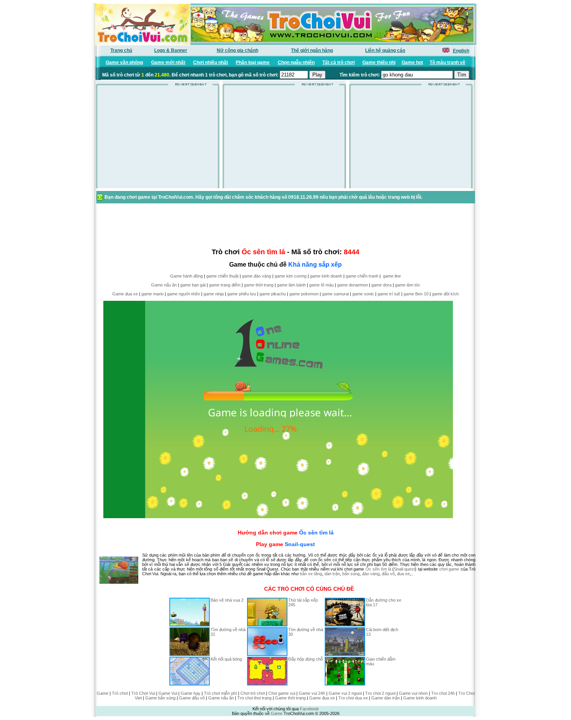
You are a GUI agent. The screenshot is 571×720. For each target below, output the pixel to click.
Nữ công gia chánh (237, 50)
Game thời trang (290, 698)
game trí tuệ (389, 293)
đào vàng (371, 573)
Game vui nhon (413, 693)
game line (392, 276)
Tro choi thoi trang (254, 698)
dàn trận (332, 573)
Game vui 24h (312, 693)
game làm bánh (291, 285)
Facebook (309, 708)
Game (102, 693)
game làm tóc (407, 285)
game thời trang (258, 285)
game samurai (335, 293)
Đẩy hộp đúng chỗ (305, 659)
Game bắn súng (160, 698)
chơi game (449, 569)
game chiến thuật (222, 276)
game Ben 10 (416, 293)
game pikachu (272, 293)
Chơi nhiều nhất (210, 62)
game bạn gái (192, 285)
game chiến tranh (362, 276)
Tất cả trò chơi (338, 62)
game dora (381, 285)
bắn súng (351, 573)
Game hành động (186, 276)
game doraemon (352, 285)
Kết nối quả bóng (226, 659)
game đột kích (445, 293)
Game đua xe (125, 293)
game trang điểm (224, 285)
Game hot (412, 62)
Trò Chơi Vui (143, 693)
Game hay (190, 693)
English (461, 51)
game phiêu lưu (241, 293)
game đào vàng (256, 276)
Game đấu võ (192, 698)
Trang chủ (121, 50)
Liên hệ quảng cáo (385, 50)
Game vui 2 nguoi (345, 693)
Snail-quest (300, 544)
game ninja (214, 293)
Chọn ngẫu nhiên (296, 62)
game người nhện (183, 293)
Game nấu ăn (164, 285)
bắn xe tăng (311, 573)
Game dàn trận (385, 698)
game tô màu (321, 285)
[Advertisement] (157, 139)
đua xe (403, 573)
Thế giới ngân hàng (312, 50)
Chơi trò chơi (252, 693)
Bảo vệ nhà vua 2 (227, 600)
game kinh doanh (326, 276)
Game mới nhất (168, 62)
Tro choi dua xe (353, 698)
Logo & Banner (170, 50)
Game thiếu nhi (378, 62)
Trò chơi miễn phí (220, 693)
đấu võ (388, 573)
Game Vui (167, 693)
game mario (152, 293)
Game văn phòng (124, 62)
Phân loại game (253, 62)
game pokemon (304, 293)
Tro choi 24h (443, 693)
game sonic (363, 293)
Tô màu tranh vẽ (447, 62)
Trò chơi (120, 693)
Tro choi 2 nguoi (380, 693)
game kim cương (290, 276)
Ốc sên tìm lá (316, 532)
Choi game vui (281, 693)
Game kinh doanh (420, 698)
